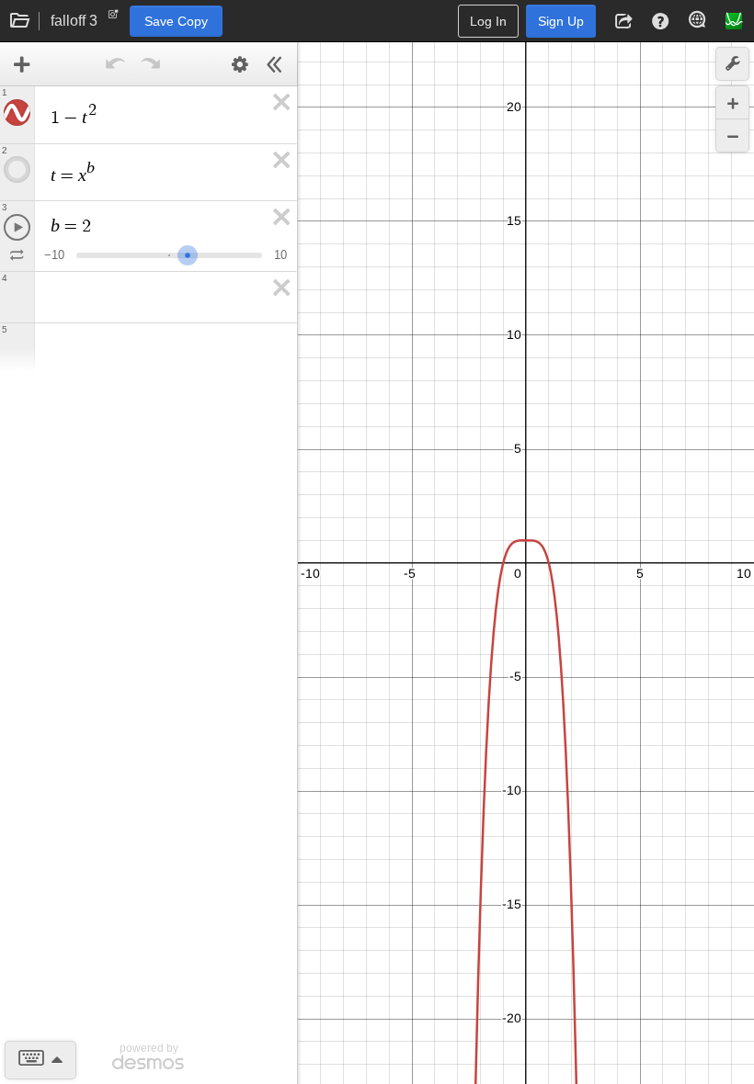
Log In (488, 21)
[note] (114, 18)
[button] (623, 21)
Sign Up (561, 21)
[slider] (187, 253)
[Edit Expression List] (240, 64)
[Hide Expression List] (275, 64)
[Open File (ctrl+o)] (20, 21)
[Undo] (115, 64)
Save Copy (176, 21)
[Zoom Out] (732, 135)
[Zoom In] (732, 102)
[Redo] (150, 64)
